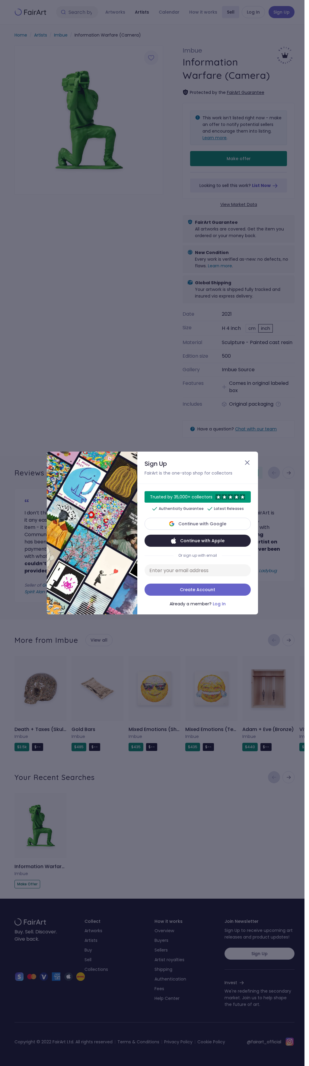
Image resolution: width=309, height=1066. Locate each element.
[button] (152, 533)
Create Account (197, 590)
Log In (219, 604)
